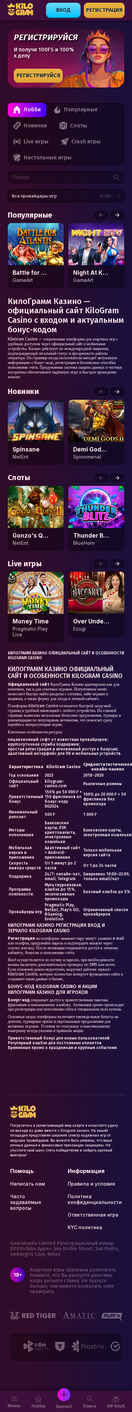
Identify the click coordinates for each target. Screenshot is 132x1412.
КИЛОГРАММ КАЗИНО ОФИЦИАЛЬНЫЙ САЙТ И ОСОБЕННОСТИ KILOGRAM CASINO (66, 655)
